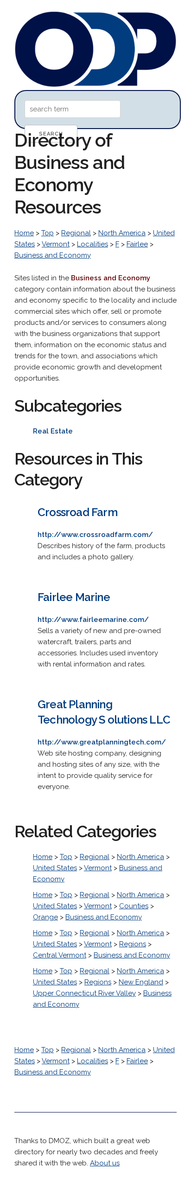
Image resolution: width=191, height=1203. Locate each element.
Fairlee (137, 244)
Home (24, 233)
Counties (133, 906)
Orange (45, 917)
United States (55, 868)
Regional (76, 233)
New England (141, 982)
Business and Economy (52, 255)
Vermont (56, 244)
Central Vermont (59, 955)
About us (105, 1163)
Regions (132, 944)
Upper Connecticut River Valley (84, 993)
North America (122, 233)
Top (47, 233)
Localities (92, 244)
